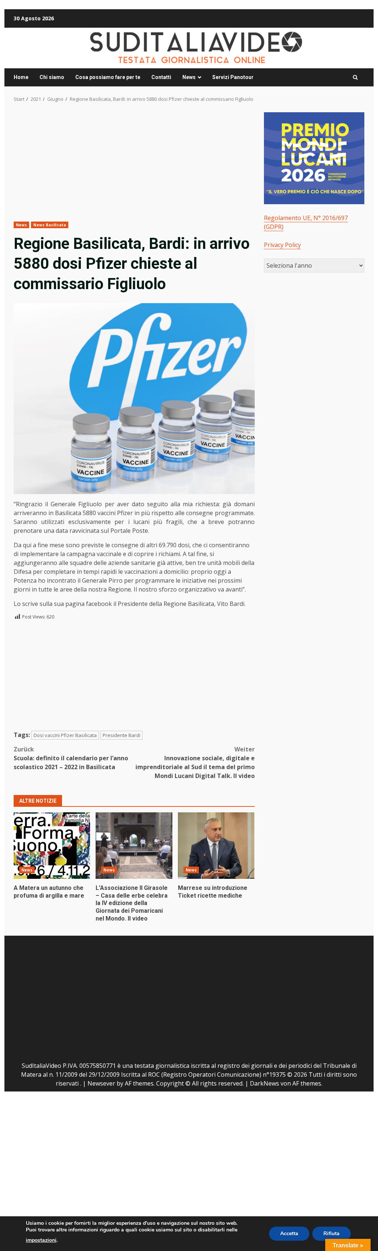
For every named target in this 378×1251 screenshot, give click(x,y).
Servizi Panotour (233, 77)
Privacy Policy (282, 245)
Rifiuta (331, 1233)
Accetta (289, 1233)
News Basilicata (49, 224)
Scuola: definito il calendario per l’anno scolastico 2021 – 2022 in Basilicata (71, 758)
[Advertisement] (134, 167)
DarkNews (264, 1083)
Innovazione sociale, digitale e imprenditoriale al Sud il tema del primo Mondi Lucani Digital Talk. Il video (194, 762)
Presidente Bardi (121, 735)
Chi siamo (51, 77)
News (189, 77)
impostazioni (41, 1240)
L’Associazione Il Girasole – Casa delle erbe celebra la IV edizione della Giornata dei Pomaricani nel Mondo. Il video (134, 845)
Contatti (161, 77)
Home (21, 77)
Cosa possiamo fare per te (107, 77)
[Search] (355, 78)
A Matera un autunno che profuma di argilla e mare (52, 845)
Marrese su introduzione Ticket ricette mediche (216, 845)
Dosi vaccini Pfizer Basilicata (65, 735)
